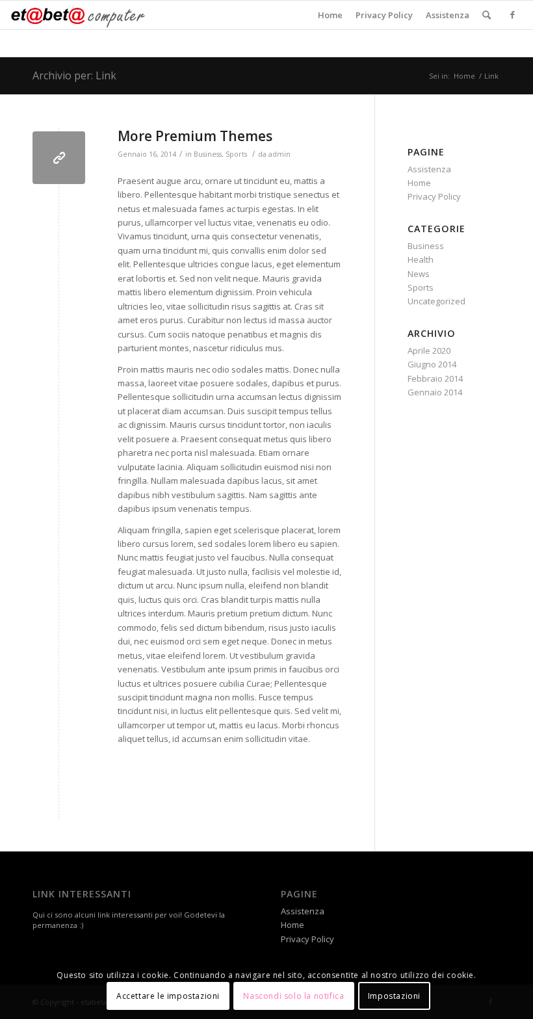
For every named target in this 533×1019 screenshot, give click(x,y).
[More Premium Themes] (58, 157)
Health (421, 259)
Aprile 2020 (429, 350)
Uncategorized (436, 301)
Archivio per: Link (74, 75)
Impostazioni (394, 995)
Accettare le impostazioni (168, 995)
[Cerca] (486, 15)
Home (330, 15)
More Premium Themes (195, 136)
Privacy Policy (384, 15)
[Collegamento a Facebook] (513, 14)
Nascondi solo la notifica (293, 995)
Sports (236, 154)
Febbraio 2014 (435, 378)
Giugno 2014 (432, 364)
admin (279, 154)
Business (208, 154)
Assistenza (447, 15)
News (419, 274)
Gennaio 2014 (435, 392)
